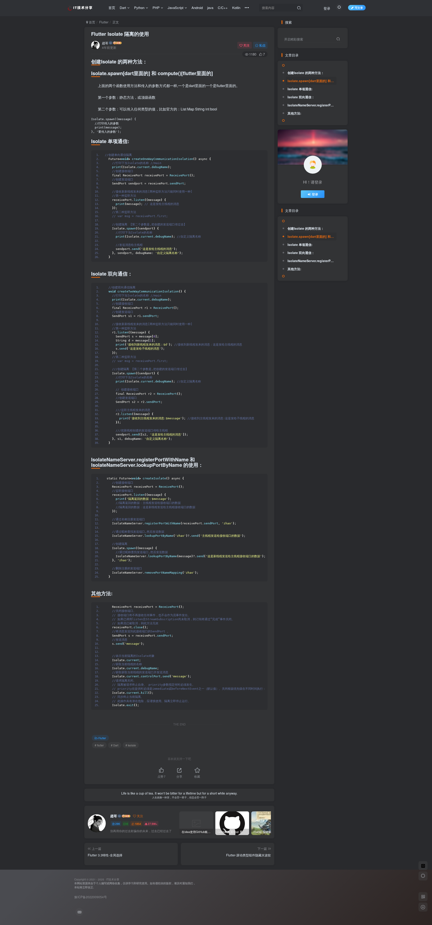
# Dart (114, 745)
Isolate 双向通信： (301, 97)
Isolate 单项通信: (300, 89)
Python (139, 7)
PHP (156, 7)
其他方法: (294, 113)
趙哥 (105, 43)
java (210, 7)
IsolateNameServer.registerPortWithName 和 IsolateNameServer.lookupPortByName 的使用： (312, 105)
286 (117, 824)
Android (197, 7)
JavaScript (175, 7)
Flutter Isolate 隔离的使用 (120, 33)
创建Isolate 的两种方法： (306, 72)
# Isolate (131, 745)
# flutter (99, 745)
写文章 (359, 7)
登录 (327, 8)
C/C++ (223, 7)
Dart (123, 7)
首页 (111, 7)
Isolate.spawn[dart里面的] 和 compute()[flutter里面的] (312, 81)
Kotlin (236, 7)
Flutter (103, 22)
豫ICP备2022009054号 (90, 897)
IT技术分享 (112, 879)
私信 (262, 45)
